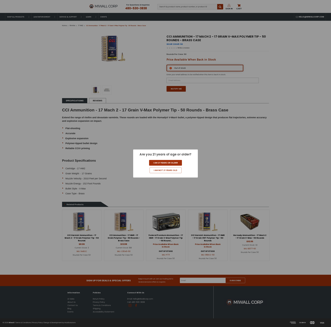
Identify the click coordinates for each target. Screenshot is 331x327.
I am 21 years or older (165, 163)
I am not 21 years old (165, 170)
